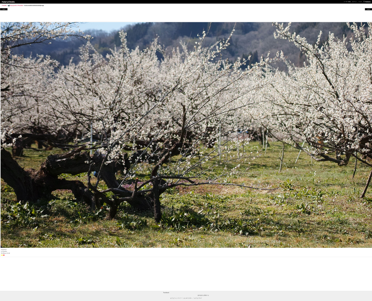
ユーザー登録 (347, 1)
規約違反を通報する (203, 295)
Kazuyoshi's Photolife (16, 5)
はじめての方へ (187, 298)
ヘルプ (360, 1)
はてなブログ (198, 298)
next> (368, 9)
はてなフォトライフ (176, 298)
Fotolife (4, 5)
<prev (3, 9)
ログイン (354, 1)
